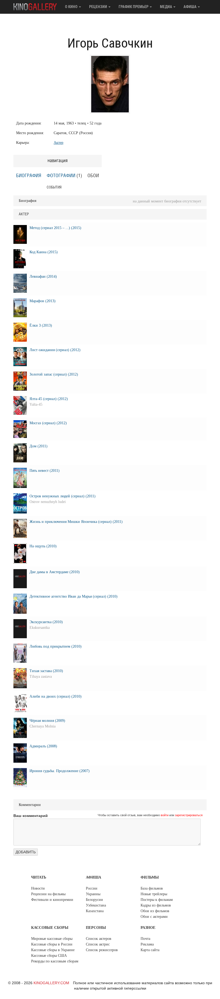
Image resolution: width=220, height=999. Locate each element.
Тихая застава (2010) (46, 671)
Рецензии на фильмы (48, 894)
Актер (58, 143)
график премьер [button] (134, 7)
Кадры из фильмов (156, 905)
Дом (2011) (38, 446)
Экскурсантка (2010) (46, 622)
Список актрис (98, 944)
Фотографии (61, 176)
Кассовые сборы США (49, 956)
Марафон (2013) (43, 301)
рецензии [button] (98, 7)
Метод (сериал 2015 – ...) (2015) (55, 228)
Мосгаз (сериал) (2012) (48, 423)
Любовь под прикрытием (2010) (56, 646)
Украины (93, 894)
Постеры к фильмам (157, 900)
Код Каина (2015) (44, 252)
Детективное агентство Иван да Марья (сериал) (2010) (74, 596)
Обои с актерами (154, 917)
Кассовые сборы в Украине (53, 950)
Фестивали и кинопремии (52, 900)
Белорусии (94, 900)
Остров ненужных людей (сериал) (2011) (63, 496)
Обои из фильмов (155, 911)
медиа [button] (166, 7)
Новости (38, 888)
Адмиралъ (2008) (43, 746)
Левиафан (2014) (43, 276)
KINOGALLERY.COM (51, 983)
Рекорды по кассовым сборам (54, 961)
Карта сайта (150, 950)
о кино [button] (71, 7)
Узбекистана (96, 905)
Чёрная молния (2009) (47, 721)
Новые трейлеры (154, 894)
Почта (145, 939)
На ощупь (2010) (43, 546)
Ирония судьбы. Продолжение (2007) (60, 771)
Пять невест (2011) (45, 471)
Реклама (147, 944)
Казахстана (95, 911)
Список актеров (98, 939)
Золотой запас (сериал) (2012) (54, 374)
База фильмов (152, 888)
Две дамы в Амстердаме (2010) (55, 572)
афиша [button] (190, 7)
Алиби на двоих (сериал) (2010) (56, 696)
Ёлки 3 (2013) (41, 325)
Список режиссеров (102, 950)
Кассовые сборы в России (51, 944)
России (91, 888)
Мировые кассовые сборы (51, 939)
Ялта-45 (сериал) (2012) (49, 399)
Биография (28, 176)
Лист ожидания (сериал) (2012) (55, 350)
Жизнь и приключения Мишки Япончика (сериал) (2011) (76, 522)
